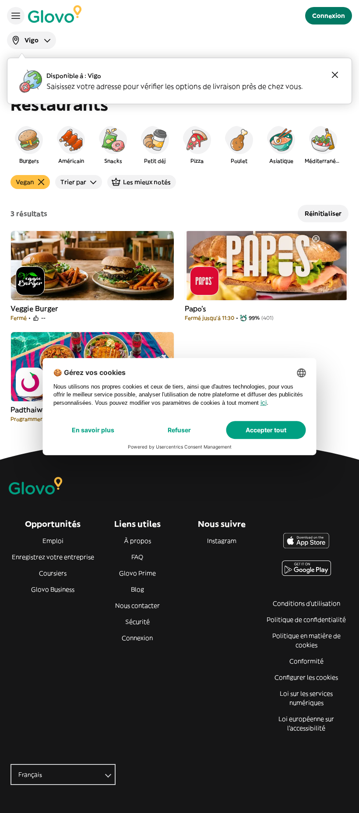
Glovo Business (52, 589)
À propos (137, 541)
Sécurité (137, 622)
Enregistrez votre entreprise (53, 557)
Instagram (221, 541)
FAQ (137, 557)
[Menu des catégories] (16, 16)
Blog (137, 589)
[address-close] (335, 75)
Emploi (52, 541)
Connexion (137, 638)
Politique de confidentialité (306, 620)
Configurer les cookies (306, 677)
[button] (29, 144)
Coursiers (53, 573)
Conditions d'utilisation (306, 603)
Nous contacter (137, 606)
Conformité (306, 661)
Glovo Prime (137, 573)
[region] (179, 144)
